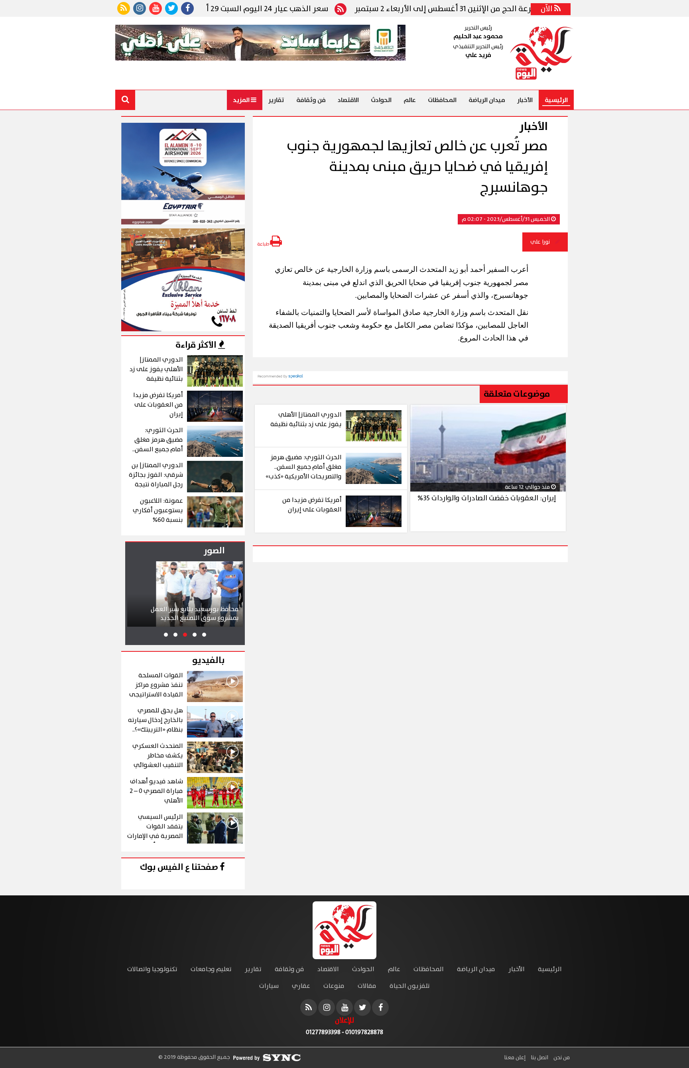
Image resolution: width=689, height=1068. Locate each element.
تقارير (276, 100)
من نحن (561, 1057)
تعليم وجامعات (211, 969)
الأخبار (525, 100)
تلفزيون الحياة (410, 986)
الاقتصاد (348, 100)
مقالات (367, 986)
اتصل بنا (539, 1057)
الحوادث (381, 100)
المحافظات (442, 100)
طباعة (263, 244)
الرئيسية (556, 100)
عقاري (301, 986)
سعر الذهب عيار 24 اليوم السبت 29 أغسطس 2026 (276, 9)
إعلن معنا (515, 1057)
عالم (410, 100)
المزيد (242, 100)
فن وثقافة (311, 100)
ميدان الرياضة (487, 100)
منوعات (333, 986)
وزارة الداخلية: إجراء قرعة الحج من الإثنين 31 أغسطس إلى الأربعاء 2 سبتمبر (512, 9)
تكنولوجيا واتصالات (152, 969)
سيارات (269, 986)
